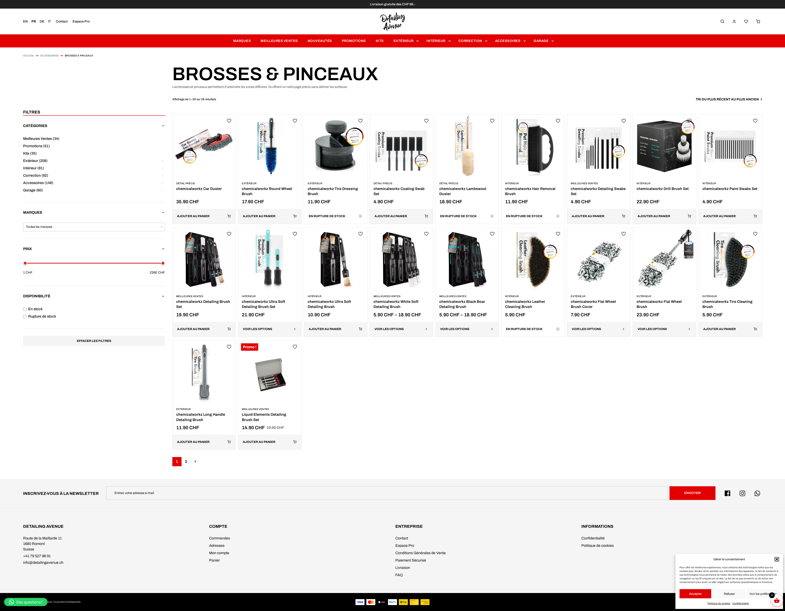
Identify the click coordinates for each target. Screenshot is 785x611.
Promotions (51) (36, 146)
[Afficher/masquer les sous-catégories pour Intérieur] (163, 168)
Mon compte (219, 553)
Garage (541, 41)
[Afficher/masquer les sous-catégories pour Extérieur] (163, 161)
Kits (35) (30, 153)
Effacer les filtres (94, 341)
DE (42, 21)
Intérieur (435, 41)
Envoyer (692, 493)
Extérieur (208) (35, 161)
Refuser (729, 593)
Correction (470, 41)
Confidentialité (740, 603)
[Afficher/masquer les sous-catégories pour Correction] (163, 175)
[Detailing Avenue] (392, 21)
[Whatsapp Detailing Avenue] (757, 493)
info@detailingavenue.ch (43, 562)
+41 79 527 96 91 (37, 556)
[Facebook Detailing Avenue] (727, 493)
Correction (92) (35, 175)
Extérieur (404, 41)
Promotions (354, 41)
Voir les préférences (763, 593)
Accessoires (508, 41)
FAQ (399, 575)
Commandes (219, 538)
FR (33, 21)
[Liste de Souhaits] (746, 21)
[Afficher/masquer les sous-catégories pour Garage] (163, 190)
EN (25, 21)
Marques (242, 41)
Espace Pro (81, 21)
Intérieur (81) (33, 168)
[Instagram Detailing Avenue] (742, 493)
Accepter (695, 593)
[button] (777, 559)
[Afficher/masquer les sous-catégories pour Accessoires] (163, 183)
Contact (62, 21)
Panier (214, 560)
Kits (380, 41)
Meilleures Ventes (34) (41, 139)
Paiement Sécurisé (410, 560)
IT (49, 21)
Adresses (216, 546)
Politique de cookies (719, 603)
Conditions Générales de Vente (420, 553)
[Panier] (758, 21)
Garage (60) (33, 190)
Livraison (402, 568)
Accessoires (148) (38, 183)
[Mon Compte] (734, 21)
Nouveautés (320, 41)
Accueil (28, 55)
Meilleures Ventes (279, 41)
